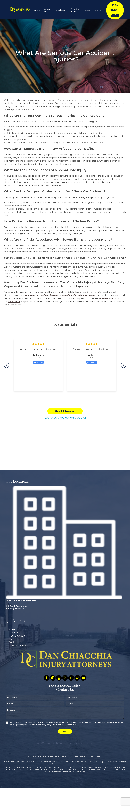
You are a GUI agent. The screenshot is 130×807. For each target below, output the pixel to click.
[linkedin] (71, 678)
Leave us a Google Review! (65, 685)
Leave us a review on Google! (65, 417)
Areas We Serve (17, 645)
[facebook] (47, 678)
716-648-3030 (115, 10)
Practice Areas (75, 10)
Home (37, 10)
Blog (87, 10)
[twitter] (65, 678)
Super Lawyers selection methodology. (71, 771)
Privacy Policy (85, 743)
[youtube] (83, 678)
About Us (47, 10)
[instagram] (53, 678)
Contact (98, 10)
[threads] (59, 678)
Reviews (60, 10)
